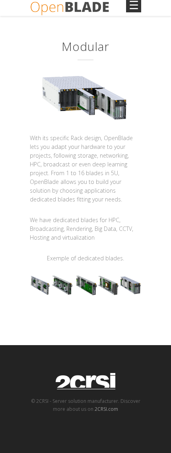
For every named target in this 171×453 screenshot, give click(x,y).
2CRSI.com (106, 409)
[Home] (69, 8)
